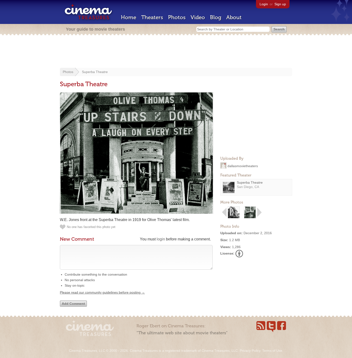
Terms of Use (272, 350)
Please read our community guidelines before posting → (102, 292)
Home (128, 17)
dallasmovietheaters (242, 166)
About (234, 17)
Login (264, 4)
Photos (177, 17)
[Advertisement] (176, 52)
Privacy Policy (250, 350)
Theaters (152, 17)
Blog (215, 17)
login (161, 239)
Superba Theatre (95, 72)
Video (198, 17)
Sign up (280, 4)
